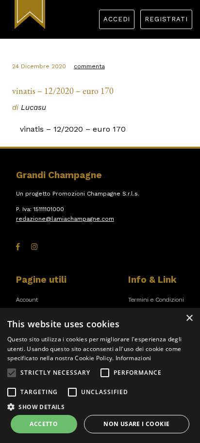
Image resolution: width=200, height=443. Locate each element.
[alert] (100, 375)
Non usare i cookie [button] (136, 424)
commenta (89, 66)
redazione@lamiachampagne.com (65, 218)
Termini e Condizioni (156, 299)
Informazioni (133, 358)
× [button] (189, 318)
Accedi (116, 19)
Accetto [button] (44, 424)
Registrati (166, 19)
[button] (11, 372)
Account (27, 299)
